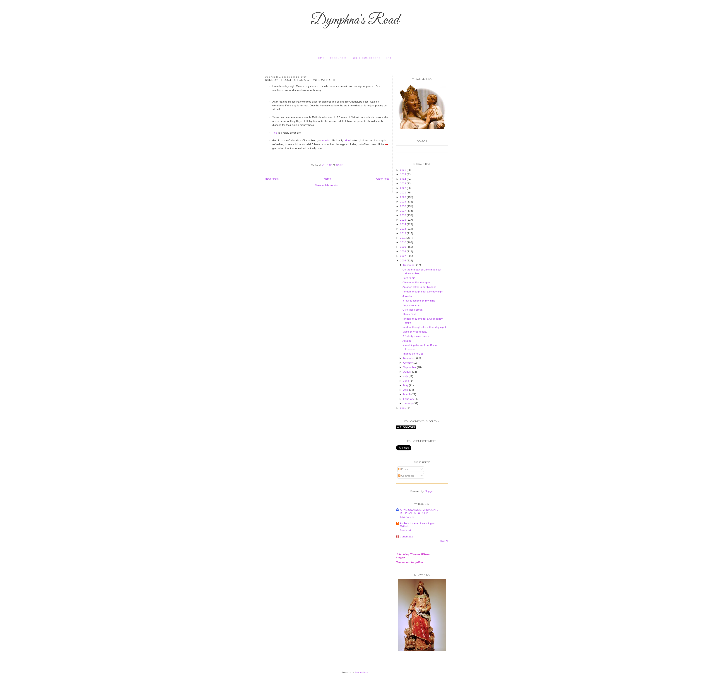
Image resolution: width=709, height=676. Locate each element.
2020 (403, 197)
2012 (403, 233)
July (406, 376)
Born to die (409, 277)
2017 (403, 210)
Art (389, 58)
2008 (403, 251)
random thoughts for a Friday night (423, 291)
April (406, 389)
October (408, 362)
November (409, 358)
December (409, 264)
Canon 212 (406, 536)
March (407, 394)
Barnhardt (406, 530)
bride (347, 140)
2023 (403, 183)
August (407, 371)
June (406, 380)
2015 (403, 219)
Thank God (409, 314)
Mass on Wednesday (415, 331)
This (275, 132)
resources (338, 58)
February (409, 398)
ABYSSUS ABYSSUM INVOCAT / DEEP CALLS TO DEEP (419, 511)
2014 (403, 224)
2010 (403, 242)
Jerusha (407, 295)
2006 (403, 260)
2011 (403, 237)
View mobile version (326, 185)
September (410, 367)
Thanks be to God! (413, 353)
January (408, 403)
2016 (403, 215)
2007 (403, 255)
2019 (403, 201)
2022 (403, 188)
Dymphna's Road (354, 20)
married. (326, 140)
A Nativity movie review (416, 336)
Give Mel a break (412, 309)
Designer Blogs (361, 672)
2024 (403, 179)
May (406, 385)
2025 (403, 174)
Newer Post (271, 178)
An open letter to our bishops (419, 286)
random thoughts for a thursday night (424, 327)
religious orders (366, 58)
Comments (407, 475)
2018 (403, 206)
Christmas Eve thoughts (416, 282)
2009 (403, 246)
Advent (407, 340)
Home (320, 58)
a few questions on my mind (419, 300)
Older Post (382, 178)
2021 (403, 192)
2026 (403, 169)
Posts (404, 469)
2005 (403, 407)
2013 (403, 228)
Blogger (428, 491)
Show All (444, 541)
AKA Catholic (407, 517)
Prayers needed (412, 305)
